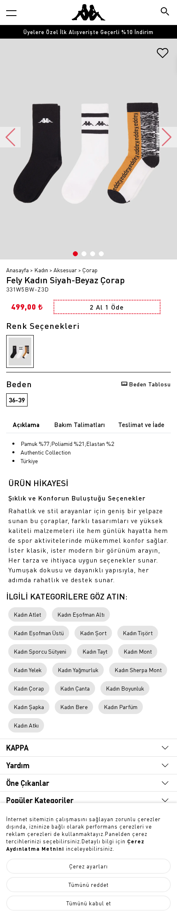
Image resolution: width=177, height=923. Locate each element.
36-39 (17, 400)
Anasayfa (17, 269)
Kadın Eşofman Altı (81, 614)
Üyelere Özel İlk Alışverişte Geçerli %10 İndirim (88, 31)
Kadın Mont (137, 651)
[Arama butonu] (166, 12)
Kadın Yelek (28, 669)
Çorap (90, 269)
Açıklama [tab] (26, 424)
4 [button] (101, 253)
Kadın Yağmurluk (78, 669)
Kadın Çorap (29, 688)
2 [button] (84, 253)
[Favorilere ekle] (162, 56)
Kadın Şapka (29, 706)
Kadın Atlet (27, 614)
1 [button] (75, 253)
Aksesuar (65, 269)
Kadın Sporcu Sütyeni (40, 651)
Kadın (41, 269)
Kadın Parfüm (120, 706)
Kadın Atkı (26, 725)
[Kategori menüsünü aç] (11, 13)
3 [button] (92, 253)
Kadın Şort (93, 632)
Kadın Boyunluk (125, 688)
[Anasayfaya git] (88, 12)
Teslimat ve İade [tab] (141, 424)
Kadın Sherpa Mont (138, 669)
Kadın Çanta (75, 688)
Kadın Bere (74, 706)
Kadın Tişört (138, 632)
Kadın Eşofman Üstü (39, 632)
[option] (88, 31)
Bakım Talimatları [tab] (79, 424)
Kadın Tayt (94, 651)
